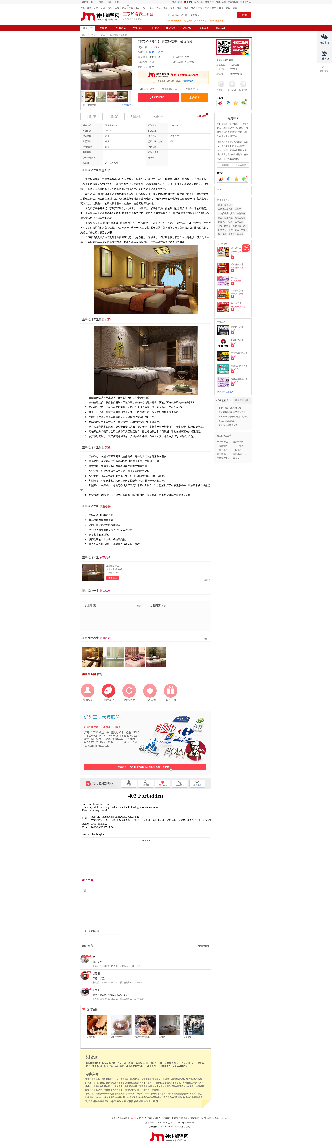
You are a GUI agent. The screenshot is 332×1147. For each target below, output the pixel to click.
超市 (214, 8)
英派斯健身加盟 (216, 20)
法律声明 (166, 1118)
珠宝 (179, 8)
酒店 (221, 8)
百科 (224, 2)
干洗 (200, 8)
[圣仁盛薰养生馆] (103, 908)
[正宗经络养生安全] (101, 93)
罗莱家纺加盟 (200, 20)
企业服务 (125, 1118)
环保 (207, 8)
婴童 (186, 8)
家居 (103, 8)
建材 (110, 8)
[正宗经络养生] (93, 572)
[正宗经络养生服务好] (122, 93)
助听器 (227, 226)
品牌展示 (187, 28)
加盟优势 (121, 28)
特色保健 (241, 213)
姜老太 (236, 458)
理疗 (230, 222)
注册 (180, 2)
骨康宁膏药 (238, 441)
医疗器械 (239, 222)
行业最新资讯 (223, 400)
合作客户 (156, 1118)
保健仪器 (237, 226)
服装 (89, 8)
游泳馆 (240, 234)
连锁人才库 (136, 1118)
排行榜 (93, 2)
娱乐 (152, 8)
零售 (131, 8)
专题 (218, 2)
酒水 (165, 8)
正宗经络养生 (112, 566)
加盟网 (85, 2)
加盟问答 (171, 28)
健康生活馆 (240, 217)
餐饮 (82, 8)
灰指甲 (244, 230)
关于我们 (115, 1118)
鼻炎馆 (231, 234)
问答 (117, 2)
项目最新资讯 (242, 400)
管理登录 (203, 945)
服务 (138, 8)
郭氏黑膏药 (222, 454)
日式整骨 (222, 230)
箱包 (172, 8)
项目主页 (88, 28)
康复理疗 (228, 205)
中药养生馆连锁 (225, 209)
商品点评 (220, 28)
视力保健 (222, 234)
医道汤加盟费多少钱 (228, 425)
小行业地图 (206, 1118)
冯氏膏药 (237, 450)
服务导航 (185, 1118)
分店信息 (154, 28)
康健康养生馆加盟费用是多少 (232, 412)
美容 (117, 8)
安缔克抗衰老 (223, 458)
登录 (174, 2)
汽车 (145, 8)
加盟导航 (209, 2)
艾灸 (220, 226)
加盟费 (103, 28)
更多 (206, 580)
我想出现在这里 (224, 391)
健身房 (238, 209)
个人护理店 (223, 213)
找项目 (102, 2)
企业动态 (204, 28)
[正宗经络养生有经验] (90, 93)
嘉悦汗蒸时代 (239, 454)
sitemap (224, 1118)
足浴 (245, 226)
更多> (139, 605)
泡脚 (220, 205)
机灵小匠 (188, 20)
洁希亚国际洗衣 (174, 20)
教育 (124, 8)
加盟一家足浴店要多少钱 (230, 408)
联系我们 (146, 1118)
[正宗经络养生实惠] (112, 93)
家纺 (96, 8)
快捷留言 (201, 116)
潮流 (235, 8)
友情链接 (176, 1118)
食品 (228, 8)
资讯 (110, 2)
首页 (84, 35)
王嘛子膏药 (222, 450)
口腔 (230, 230)
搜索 (244, 15)
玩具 (193, 8)
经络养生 (228, 217)
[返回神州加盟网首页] (100, 16)
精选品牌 (198, 2)
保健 (158, 8)
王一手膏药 (238, 446)
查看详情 (112, 578)
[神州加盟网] (145, 741)
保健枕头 (222, 222)
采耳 (237, 230)
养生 (103, 35)
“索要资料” (188, 81)
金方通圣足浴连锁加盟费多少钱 (233, 416)
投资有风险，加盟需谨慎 (239, 2)
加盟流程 (137, 28)
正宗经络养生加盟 (118, 35)
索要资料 (194, 97)
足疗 (232, 213)
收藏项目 (91, 105)
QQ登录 (188, 2)
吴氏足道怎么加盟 (227, 421)
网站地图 (195, 1118)
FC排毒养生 (222, 441)
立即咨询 (159, 97)
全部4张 (126, 105)
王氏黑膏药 (222, 446)
